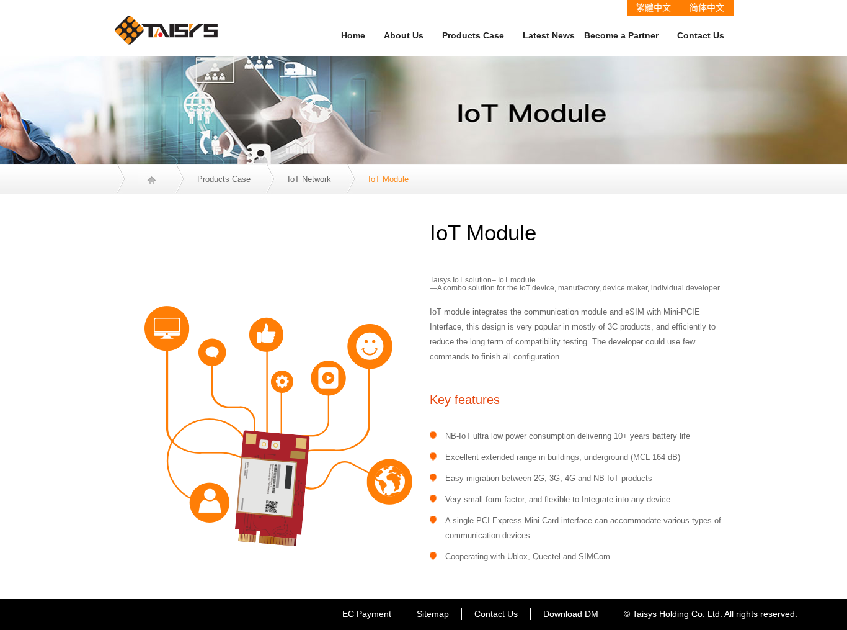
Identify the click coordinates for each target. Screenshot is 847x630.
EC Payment (366, 614)
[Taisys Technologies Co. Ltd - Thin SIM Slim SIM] (166, 22)
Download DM (570, 614)
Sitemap (433, 614)
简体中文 (707, 7)
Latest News (549, 35)
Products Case (473, 35)
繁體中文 (653, 7)
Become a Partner (621, 35)
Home (353, 35)
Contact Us (700, 35)
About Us (403, 35)
